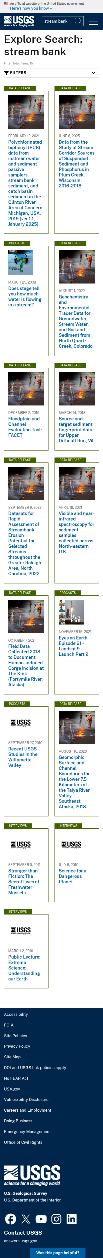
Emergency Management (27, 1132)
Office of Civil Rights (23, 1142)
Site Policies (15, 1036)
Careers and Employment (27, 1110)
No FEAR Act (16, 1078)
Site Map (12, 1057)
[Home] (19, 25)
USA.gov (12, 1089)
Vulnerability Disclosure (26, 1099)
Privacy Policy (17, 1046)
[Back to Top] (85, 1240)
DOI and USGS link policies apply (35, 1068)
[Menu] (93, 22)
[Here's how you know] (51, 6)
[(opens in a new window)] (10, 1218)
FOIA (9, 1025)
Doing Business (18, 1121)
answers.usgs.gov (20, 1241)
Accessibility (16, 1014)
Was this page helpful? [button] (58, 1253)
